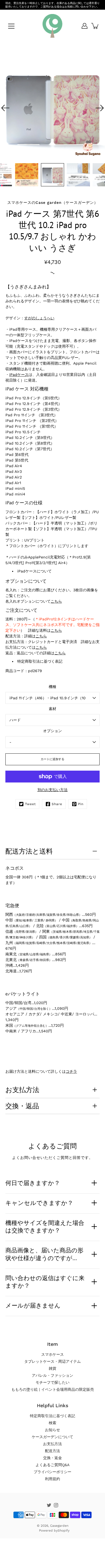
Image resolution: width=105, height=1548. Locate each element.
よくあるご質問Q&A (52, 1465)
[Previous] (5, 108)
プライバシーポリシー (52, 1472)
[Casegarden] (52, 25)
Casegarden (59, 1526)
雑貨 (52, 1368)
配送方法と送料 (29, 851)
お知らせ (52, 1430)
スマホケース (52, 1354)
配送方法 (52, 1451)
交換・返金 (52, 1458)
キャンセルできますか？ (39, 1203)
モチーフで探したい (52, 1382)
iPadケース (19, 374)
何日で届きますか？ (32, 1183)
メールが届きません (33, 1305)
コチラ (71, 1071)
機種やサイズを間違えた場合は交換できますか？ (44, 1226)
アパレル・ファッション (52, 1375)
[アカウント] (84, 26)
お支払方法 (22, 1089)
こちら (56, 601)
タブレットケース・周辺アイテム (52, 1361)
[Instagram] (56, 1505)
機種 (52, 686)
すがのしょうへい (39, 318)
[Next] (99, 108)
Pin (80, 804)
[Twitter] (49, 1505)
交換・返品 (22, 1106)
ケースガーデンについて (52, 1437)
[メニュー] (11, 26)
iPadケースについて (34, 571)
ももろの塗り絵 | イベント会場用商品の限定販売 (52, 1389)
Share (57, 804)
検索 (52, 1423)
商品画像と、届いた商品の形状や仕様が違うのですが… (44, 1254)
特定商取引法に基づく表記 (39, 661)
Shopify (63, 1530)
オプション (52, 731)
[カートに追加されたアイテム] (95, 26)
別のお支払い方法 (52, 790)
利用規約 (52, 1479)
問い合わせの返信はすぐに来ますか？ (45, 1282)
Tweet (30, 804)
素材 (52, 709)
